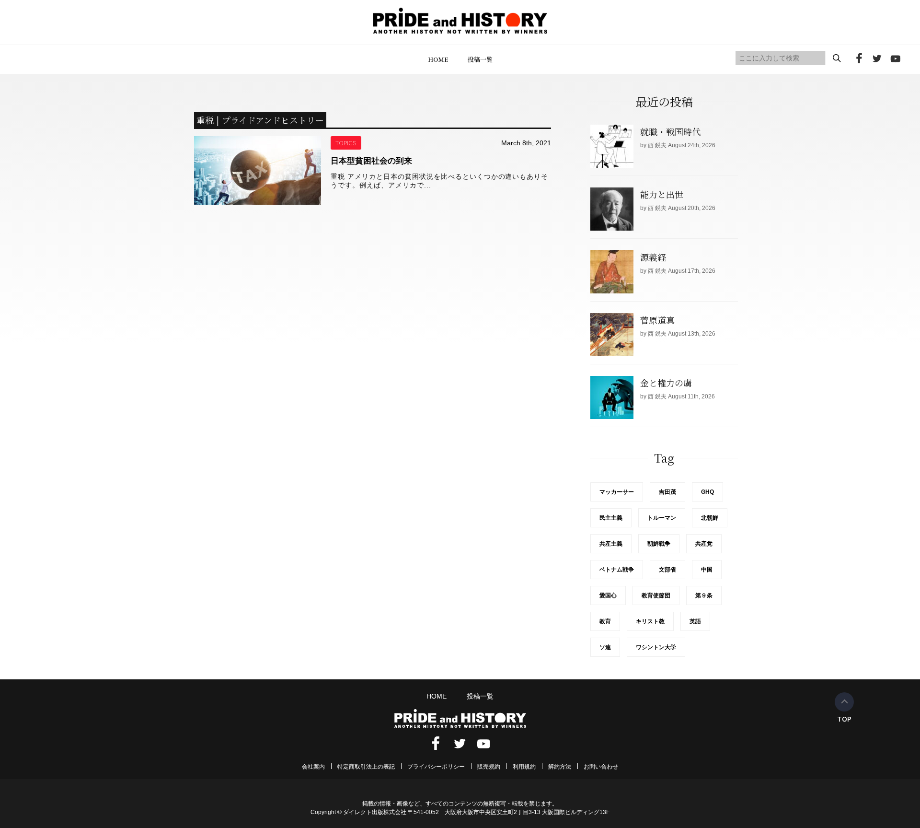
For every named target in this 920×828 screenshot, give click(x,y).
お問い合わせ (601, 766)
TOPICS (346, 143)
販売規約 (488, 766)
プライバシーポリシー (436, 766)
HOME (438, 59)
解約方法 (559, 766)
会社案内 (313, 766)
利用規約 (524, 766)
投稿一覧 (480, 59)
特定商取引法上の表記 (366, 766)
